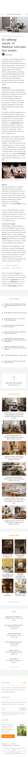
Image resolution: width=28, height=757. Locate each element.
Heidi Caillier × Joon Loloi (20, 539)
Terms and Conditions (16, 732)
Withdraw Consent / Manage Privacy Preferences (14, 737)
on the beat (6, 252)
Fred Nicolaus (10, 39)
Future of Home (12, 270)
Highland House (20, 578)
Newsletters (7, 729)
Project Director (14, 643)
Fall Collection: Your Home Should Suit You (20, 561)
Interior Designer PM (14, 618)
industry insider (12, 249)
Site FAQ (17, 729)
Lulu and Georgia (20, 558)
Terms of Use (4, 697)
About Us (4, 728)
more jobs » (14, 651)
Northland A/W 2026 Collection (7, 541)
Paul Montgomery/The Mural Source (7, 559)
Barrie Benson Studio (20, 579)
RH (7, 578)
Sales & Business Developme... (14, 626)
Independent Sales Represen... (14, 601)
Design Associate (14, 634)
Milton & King (7, 539)
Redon (7, 562)
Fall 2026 (20, 541)
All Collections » (14, 586)
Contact (13, 728)
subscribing (14, 263)
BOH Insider (13, 266)
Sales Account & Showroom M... (14, 609)
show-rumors (6, 20)
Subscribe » (8, 720)
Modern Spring (7, 579)
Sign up (17, 257)
